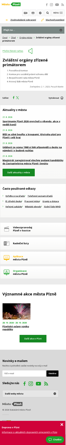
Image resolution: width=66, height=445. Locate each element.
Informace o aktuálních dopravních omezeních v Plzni (29, 432)
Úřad (13, 37)
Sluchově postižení (55, 19)
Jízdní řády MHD (52, 206)
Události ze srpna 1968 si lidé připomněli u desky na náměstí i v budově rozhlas (32, 149)
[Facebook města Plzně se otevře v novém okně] (45, 6)
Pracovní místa (32, 201)
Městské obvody (33, 206)
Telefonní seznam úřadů (40, 195)
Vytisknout (54, 97)
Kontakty (33, 13)
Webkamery (25, 13)
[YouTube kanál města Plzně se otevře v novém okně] (38, 384)
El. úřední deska (13, 201)
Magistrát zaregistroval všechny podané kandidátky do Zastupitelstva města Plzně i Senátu (33, 162)
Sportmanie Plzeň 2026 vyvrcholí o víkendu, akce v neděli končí (31, 123)
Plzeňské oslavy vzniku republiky (15, 328)
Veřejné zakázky (13, 206)
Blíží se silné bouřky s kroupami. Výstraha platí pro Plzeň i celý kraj (32, 136)
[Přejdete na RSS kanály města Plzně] (62, 6)
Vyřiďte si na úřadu (15, 195)
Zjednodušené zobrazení (23, 19)
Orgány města (25, 37)
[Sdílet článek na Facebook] (12, 98)
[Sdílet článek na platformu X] (18, 98)
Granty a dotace (50, 201)
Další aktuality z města (18, 172)
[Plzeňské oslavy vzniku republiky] (16, 311)
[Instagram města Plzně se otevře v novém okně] (51, 6)
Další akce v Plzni (33, 338)
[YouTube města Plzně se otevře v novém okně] (57, 6)
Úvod (4, 37)
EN (40, 13)
